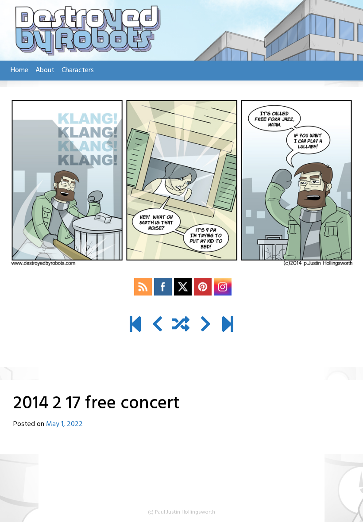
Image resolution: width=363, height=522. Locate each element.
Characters (78, 70)
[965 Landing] (228, 325)
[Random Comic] (180, 325)
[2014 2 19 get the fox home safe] (205, 325)
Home (19, 70)
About (44, 70)
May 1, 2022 (64, 424)
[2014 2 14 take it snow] (157, 325)
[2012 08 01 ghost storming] (135, 325)
